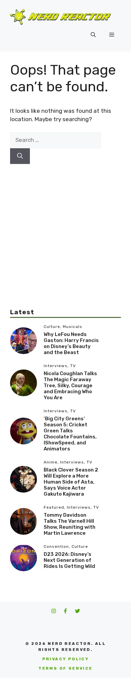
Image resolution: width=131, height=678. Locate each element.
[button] (93, 35)
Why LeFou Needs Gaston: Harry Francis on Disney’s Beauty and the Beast (71, 343)
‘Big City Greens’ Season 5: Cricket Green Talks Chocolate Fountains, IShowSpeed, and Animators (70, 434)
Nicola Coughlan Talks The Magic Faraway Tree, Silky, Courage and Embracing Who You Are (70, 385)
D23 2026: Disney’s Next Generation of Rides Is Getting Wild (69, 560)
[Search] (20, 156)
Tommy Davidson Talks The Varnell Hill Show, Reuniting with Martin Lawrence (69, 524)
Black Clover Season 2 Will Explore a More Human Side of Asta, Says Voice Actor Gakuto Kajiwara (71, 482)
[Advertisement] (65, 229)
